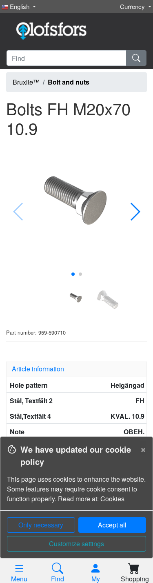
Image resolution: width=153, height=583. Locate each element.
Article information (38, 368)
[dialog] (76, 509)
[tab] (76, 369)
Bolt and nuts (68, 82)
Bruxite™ (26, 82)
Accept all (112, 524)
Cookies (112, 498)
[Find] (136, 58)
